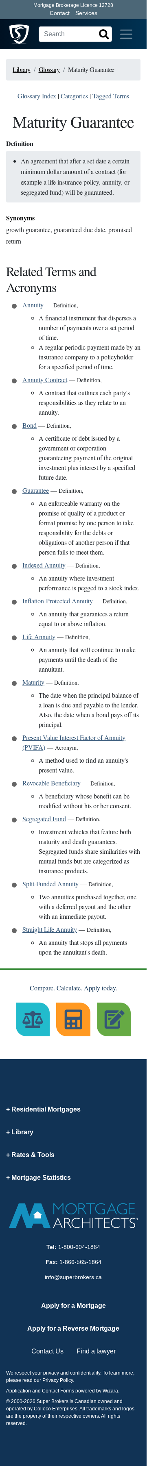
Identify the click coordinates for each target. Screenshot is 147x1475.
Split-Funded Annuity (50, 883)
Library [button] (22, 1132)
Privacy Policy (57, 1380)
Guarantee (35, 490)
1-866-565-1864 (80, 1262)
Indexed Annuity (44, 565)
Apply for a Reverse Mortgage (73, 1328)
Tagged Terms (110, 95)
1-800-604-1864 (79, 1247)
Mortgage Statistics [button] (41, 1177)
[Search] (104, 34)
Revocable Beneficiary (51, 783)
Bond (29, 425)
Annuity (33, 304)
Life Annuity (38, 636)
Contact (60, 13)
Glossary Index (37, 95)
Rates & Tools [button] (33, 1154)
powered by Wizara (96, 1391)
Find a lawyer (96, 1351)
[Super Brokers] (19, 34)
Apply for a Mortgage (73, 1305)
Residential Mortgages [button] (46, 1109)
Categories (74, 95)
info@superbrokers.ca (73, 1277)
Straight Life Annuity (49, 929)
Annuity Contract (44, 379)
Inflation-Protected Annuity (57, 600)
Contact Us (47, 1351)
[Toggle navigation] (126, 34)
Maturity (33, 682)
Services (86, 13)
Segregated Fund (44, 818)
